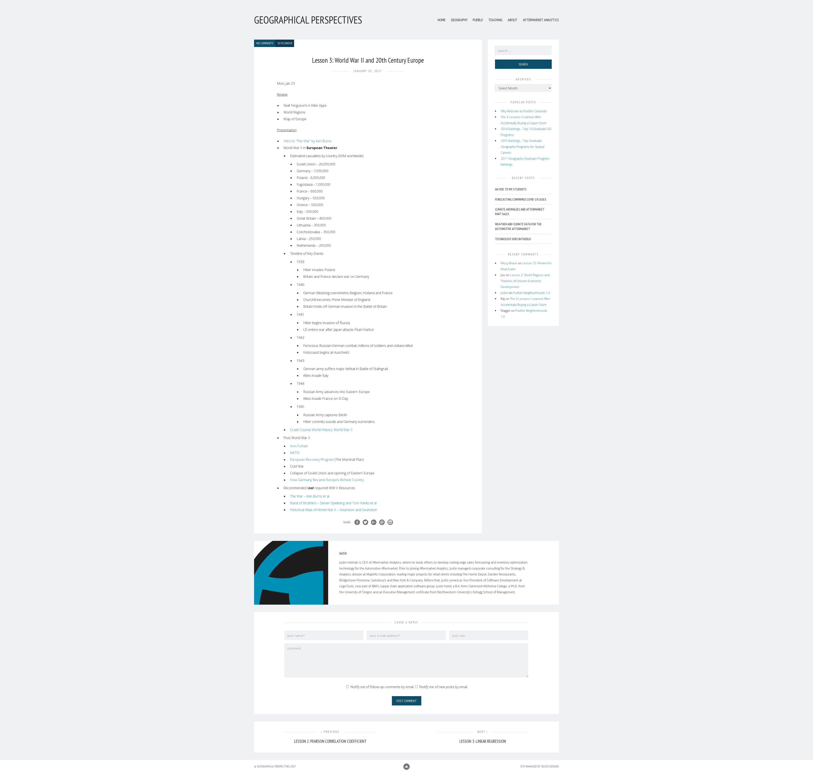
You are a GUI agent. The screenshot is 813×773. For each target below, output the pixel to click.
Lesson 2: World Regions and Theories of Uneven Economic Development (525, 281)
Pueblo (478, 19)
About (512, 19)
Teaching (495, 19)
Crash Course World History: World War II (321, 429)
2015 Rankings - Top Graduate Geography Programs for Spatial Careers (522, 147)
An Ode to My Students (511, 189)
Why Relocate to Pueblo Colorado (524, 111)
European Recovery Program (312, 459)
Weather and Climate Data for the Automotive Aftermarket (518, 226)
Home (441, 19)
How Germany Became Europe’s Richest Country (327, 480)
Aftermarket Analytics (541, 19)
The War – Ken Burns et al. (310, 496)
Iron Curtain (299, 446)
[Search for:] (523, 50)
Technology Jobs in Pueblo (513, 239)
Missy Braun (509, 263)
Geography (459, 19)
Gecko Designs (550, 766)
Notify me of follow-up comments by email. (382, 686)
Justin (504, 293)
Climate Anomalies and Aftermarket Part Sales (519, 211)
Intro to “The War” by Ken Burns (307, 141)
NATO (294, 452)
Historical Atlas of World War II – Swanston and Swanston (333, 509)
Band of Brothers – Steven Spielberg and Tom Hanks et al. (333, 503)
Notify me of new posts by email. (443, 686)
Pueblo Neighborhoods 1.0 (531, 293)
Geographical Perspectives (308, 19)
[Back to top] (406, 766)
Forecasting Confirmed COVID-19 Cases (520, 199)
